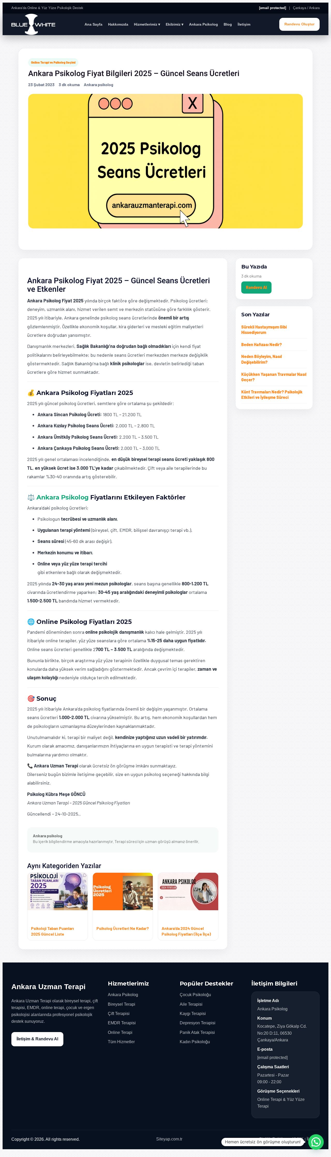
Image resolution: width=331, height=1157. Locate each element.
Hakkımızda (118, 24)
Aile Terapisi (191, 1004)
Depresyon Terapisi (197, 1023)
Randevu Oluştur (299, 24)
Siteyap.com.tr (169, 1139)
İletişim (244, 24)
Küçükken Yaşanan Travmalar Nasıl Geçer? (273, 377)
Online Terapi (120, 1032)
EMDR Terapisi (122, 1023)
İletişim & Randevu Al (37, 1039)
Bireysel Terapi (121, 1004)
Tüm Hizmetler (121, 1042)
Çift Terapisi (119, 1013)
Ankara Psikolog (203, 24)
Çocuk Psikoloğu (195, 994)
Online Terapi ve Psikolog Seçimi (53, 62)
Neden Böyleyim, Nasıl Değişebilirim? (261, 359)
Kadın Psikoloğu (195, 1042)
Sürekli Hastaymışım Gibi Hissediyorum (264, 329)
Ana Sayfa (93, 24)
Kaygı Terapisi (193, 1013)
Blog (228, 24)
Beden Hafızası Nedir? (261, 344)
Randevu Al (256, 287)
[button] (316, 1142)
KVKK (298, 1139)
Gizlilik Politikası (274, 1139)
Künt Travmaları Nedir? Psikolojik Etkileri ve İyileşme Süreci (272, 394)
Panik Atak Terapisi (197, 1032)
